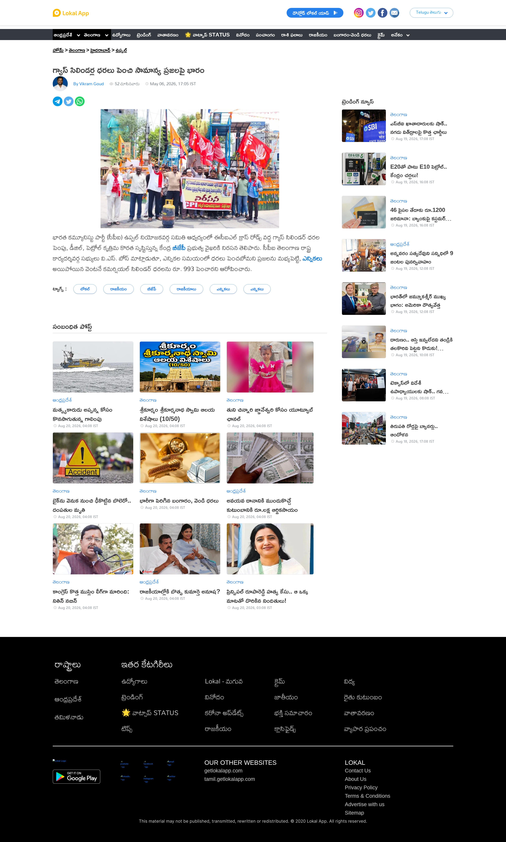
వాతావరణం (359, 712)
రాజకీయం (218, 728)
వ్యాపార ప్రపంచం (365, 728)
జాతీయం (286, 696)
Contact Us (358, 770)
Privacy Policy (361, 787)
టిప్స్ (126, 728)
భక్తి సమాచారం (293, 712)
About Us (355, 779)
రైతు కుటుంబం (363, 696)
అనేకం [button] (397, 35)
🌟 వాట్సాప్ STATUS (149, 712)
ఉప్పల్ (121, 50)
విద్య (349, 681)
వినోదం (214, 696)
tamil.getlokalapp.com (229, 779)
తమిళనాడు (69, 717)
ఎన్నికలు (312, 258)
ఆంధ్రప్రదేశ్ (63, 35)
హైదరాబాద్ (100, 50)
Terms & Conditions (367, 796)
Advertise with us (365, 804)
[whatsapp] (80, 102)
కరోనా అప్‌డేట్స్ (224, 712)
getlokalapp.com (223, 770)
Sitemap (354, 813)
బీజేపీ (179, 247)
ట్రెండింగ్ (132, 696)
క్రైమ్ (279, 681)
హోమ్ (58, 50)
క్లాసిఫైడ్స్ (285, 728)
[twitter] (69, 102)
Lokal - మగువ (224, 681)
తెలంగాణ (92, 35)
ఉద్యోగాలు (134, 681)
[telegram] (58, 102)
